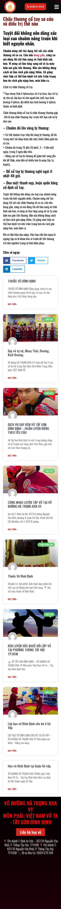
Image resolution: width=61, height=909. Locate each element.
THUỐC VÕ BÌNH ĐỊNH (22, 281)
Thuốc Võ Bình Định (20, 576)
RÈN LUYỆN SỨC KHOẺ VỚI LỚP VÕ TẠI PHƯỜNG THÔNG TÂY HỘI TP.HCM (29, 649)
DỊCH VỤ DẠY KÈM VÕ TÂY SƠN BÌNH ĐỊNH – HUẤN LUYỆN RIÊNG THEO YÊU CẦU (28, 428)
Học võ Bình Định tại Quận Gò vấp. (29, 765)
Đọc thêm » (12, 304)
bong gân (39, 55)
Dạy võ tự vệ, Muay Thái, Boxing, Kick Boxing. (28, 352)
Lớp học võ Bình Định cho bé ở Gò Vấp (29, 725)
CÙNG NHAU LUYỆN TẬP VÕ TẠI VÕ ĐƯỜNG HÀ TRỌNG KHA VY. (30, 504)
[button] (14, 260)
